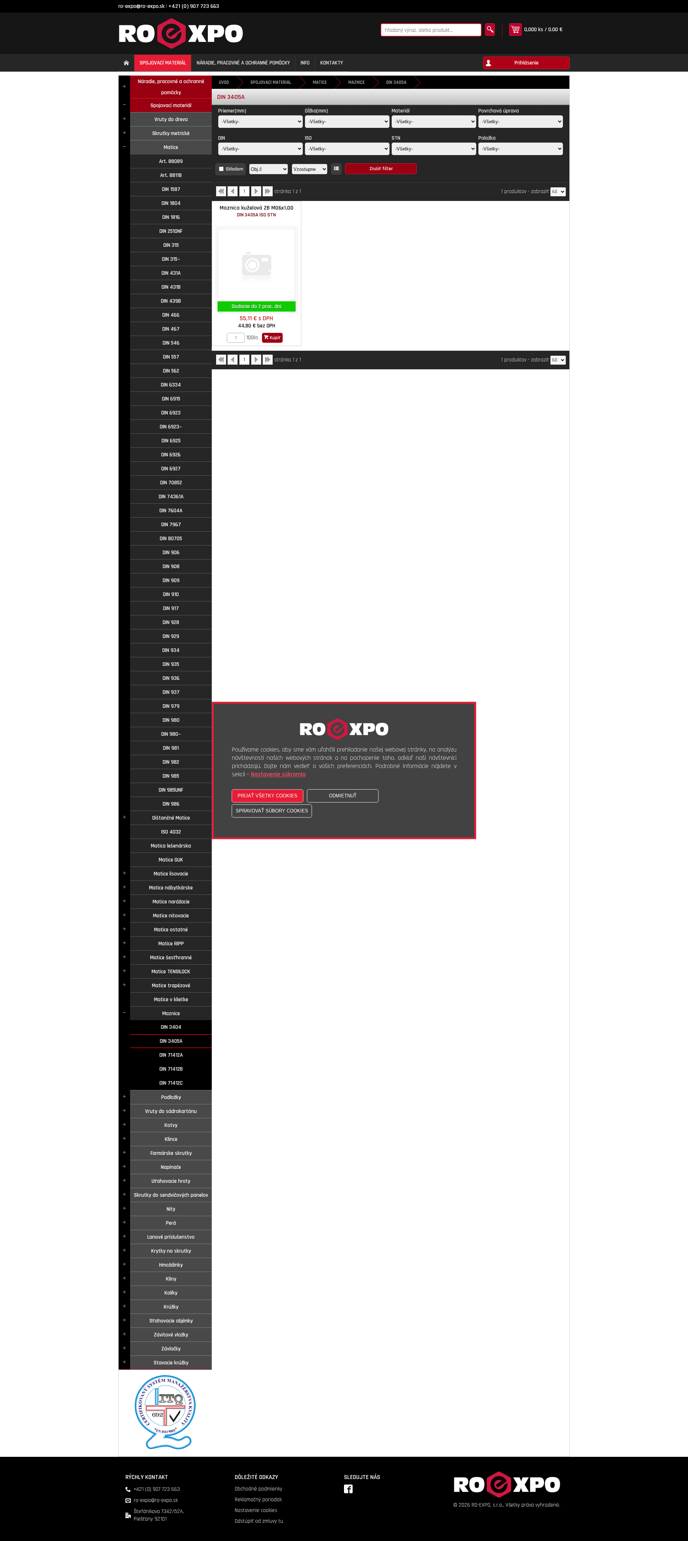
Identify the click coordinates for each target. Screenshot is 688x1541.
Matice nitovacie (171, 915)
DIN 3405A (171, 1041)
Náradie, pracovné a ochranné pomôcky (171, 87)
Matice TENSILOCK (171, 971)
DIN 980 (171, 720)
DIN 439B (171, 301)
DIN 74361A (171, 496)
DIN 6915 (171, 398)
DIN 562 (171, 371)
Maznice (171, 1013)
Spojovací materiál (170, 105)
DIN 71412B (171, 1069)
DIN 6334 (171, 384)
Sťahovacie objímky (171, 1320)
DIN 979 (171, 706)
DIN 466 (171, 315)
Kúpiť (275, 338)
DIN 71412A (171, 1055)
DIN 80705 (171, 538)
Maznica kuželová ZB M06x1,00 (256, 211)
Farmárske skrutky (171, 1153)
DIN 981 (171, 748)
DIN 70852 (171, 482)
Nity (171, 1209)
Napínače (171, 1167)
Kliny (171, 1279)
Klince (171, 1139)
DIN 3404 (171, 1027)
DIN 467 (171, 329)
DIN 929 (171, 636)
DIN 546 (171, 343)
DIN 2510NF (170, 231)
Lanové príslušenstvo (171, 1237)
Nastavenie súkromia (278, 774)
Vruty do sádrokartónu (171, 1111)
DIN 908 (171, 566)
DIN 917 (171, 608)
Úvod (224, 82)
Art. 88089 (171, 161)
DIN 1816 (171, 217)
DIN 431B (171, 287)
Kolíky (170, 1293)
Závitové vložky (171, 1334)
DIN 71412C (171, 1083)
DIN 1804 (171, 203)
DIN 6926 (171, 454)
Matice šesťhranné (171, 957)
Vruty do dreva (171, 119)
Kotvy (170, 1125)
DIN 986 (171, 804)
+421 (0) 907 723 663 (193, 6)
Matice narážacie (171, 901)
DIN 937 (171, 692)
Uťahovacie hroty (171, 1181)
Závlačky (171, 1348)
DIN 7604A (170, 510)
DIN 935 (171, 664)
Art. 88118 (171, 175)
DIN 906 (171, 552)
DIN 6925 (171, 440)
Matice (171, 147)
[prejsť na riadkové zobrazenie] (336, 168)
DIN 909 (171, 580)
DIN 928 (171, 622)
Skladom (234, 169)
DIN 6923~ (171, 426)
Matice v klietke (171, 999)
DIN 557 (171, 357)
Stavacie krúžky (171, 1362)
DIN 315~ (171, 259)
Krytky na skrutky (171, 1251)
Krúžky (171, 1307)
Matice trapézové (171, 985)
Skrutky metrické (171, 133)
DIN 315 (171, 245)
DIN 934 (171, 650)
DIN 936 (171, 678)
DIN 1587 (171, 189)
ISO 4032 (171, 832)
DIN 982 (171, 762)
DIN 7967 (171, 524)
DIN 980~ (171, 734)
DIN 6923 (171, 412)
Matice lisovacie (171, 873)
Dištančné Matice (171, 818)
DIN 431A (171, 273)
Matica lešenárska (171, 845)
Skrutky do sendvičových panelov (171, 1195)
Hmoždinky (171, 1265)
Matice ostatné (171, 929)
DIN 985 (171, 776)
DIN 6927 (171, 468)
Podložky (171, 1097)
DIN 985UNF (171, 790)
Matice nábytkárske (171, 887)
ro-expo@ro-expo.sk (141, 6)
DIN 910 (171, 594)
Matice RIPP (171, 943)
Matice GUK (171, 859)
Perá (171, 1223)
